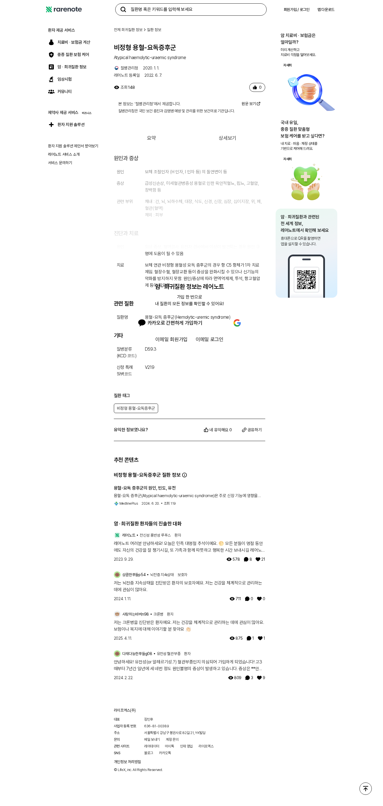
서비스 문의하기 (60, 162)
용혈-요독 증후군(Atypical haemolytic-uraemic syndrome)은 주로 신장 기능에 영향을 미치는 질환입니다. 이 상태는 (186, 496)
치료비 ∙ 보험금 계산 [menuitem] (73, 42)
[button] (184, 475)
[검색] (123, 9)
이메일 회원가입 (171, 339)
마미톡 (169, 746)
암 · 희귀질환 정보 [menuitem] (72, 66)
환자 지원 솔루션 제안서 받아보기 (73, 146)
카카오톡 (165, 753)
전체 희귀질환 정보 (128, 29)
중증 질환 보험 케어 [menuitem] (73, 54)
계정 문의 (172, 739)
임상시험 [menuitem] (64, 79)
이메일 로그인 (209, 339)
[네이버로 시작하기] (218, 323)
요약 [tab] (151, 138)
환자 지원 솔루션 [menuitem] (70, 124)
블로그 (148, 753)
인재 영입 (186, 746)
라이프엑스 (206, 746)
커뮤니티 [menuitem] (64, 91)
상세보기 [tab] (227, 138)
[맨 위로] (365, 788)
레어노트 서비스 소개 (64, 154)
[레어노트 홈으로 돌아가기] (64, 9)
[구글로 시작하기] (237, 323)
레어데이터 (151, 746)
